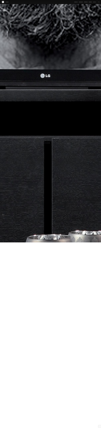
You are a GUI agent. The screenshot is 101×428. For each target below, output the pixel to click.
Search (99, 2)
